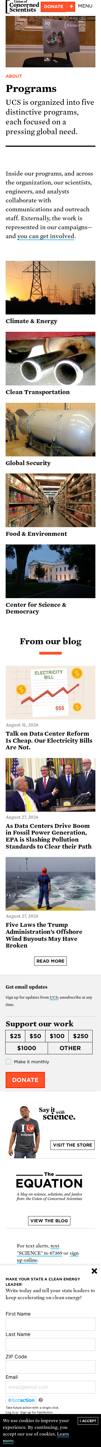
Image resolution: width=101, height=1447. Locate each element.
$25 (15, 1036)
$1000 (26, 1048)
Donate (53, 6)
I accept (88, 1421)
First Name (18, 1314)
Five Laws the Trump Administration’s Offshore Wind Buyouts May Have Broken (44, 935)
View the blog (49, 1220)
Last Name (18, 1334)
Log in (10, 1412)
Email (12, 1377)
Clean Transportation (38, 392)
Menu (85, 6)
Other (70, 1048)
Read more (50, 961)
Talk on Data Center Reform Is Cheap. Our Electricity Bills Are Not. (49, 740)
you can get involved (45, 236)
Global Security (28, 463)
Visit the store (72, 1145)
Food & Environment (36, 534)
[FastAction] (21, 1400)
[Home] (22, 6)
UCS (54, 997)
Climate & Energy (31, 321)
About (14, 76)
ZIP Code (16, 1357)
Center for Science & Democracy (36, 608)
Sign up (25, 1412)
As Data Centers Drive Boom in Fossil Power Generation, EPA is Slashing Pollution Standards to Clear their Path (49, 836)
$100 (57, 1036)
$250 (80, 1036)
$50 (35, 1036)
